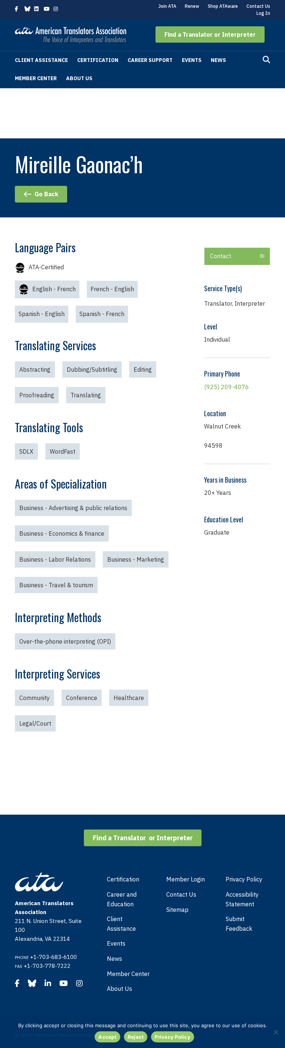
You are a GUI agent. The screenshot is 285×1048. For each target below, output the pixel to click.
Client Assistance (41, 60)
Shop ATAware (223, 6)
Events (192, 60)
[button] (210, 34)
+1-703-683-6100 (53, 956)
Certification (97, 60)
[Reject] (275, 1032)
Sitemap (177, 909)
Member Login (185, 879)
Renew (192, 6)
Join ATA (167, 6)
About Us (79, 78)
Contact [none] (220, 256)
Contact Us (258, 6)
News (218, 60)
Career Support (150, 60)
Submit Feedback (239, 923)
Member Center (36, 78)
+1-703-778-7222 (47, 965)
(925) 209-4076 (226, 387)
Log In (263, 13)
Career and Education (122, 899)
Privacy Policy (244, 879)
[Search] (266, 59)
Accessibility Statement (242, 899)
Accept (107, 1037)
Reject (136, 1037)
